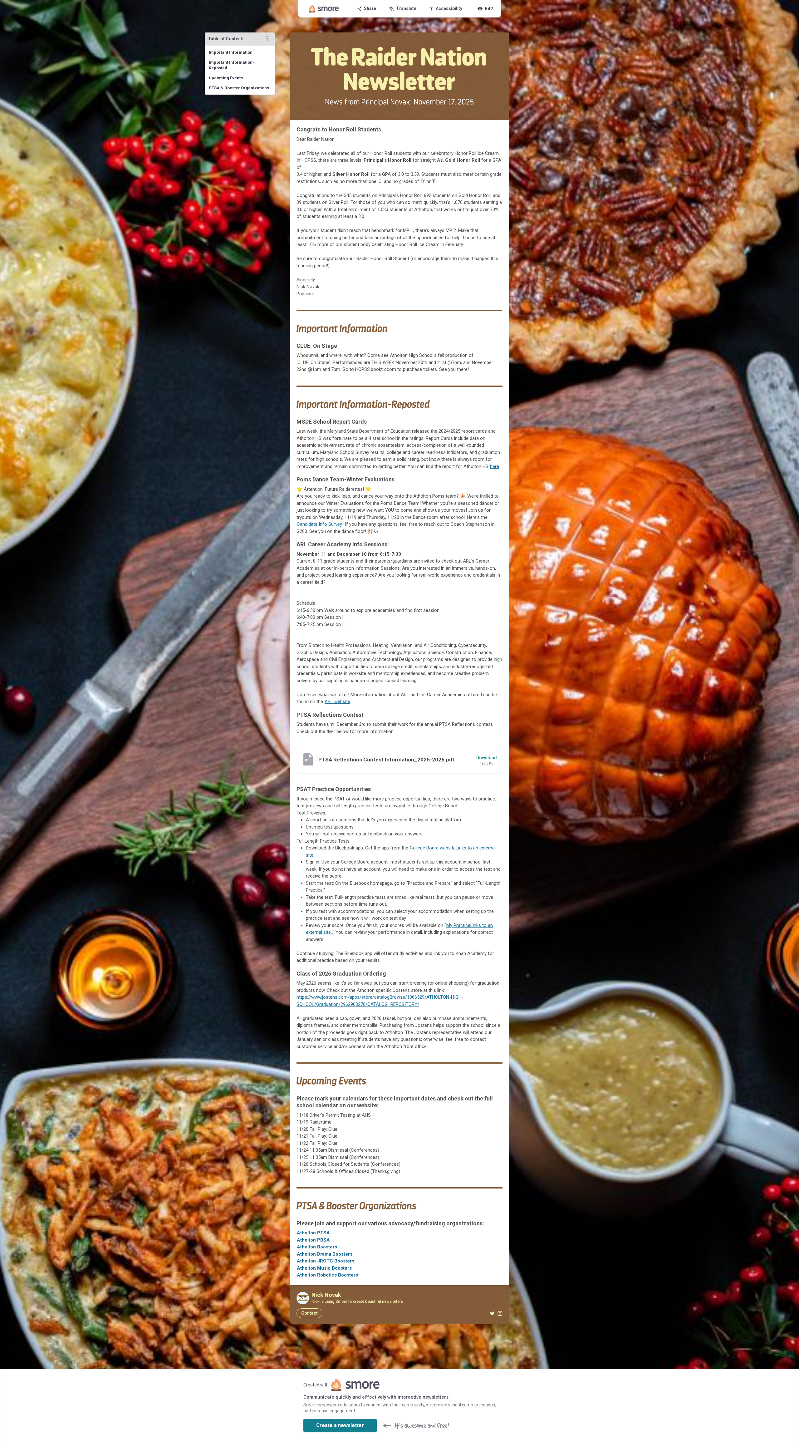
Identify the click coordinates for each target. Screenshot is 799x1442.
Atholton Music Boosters (324, 1268)
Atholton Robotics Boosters (327, 1275)
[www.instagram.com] (499, 1313)
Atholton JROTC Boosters (325, 1261)
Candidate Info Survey (319, 524)
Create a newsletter (340, 1425)
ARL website (337, 701)
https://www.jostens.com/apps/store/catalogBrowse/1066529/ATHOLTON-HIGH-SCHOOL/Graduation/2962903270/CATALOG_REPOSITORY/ (380, 1000)
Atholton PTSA (313, 1233)
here (494, 466)
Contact (309, 1313)
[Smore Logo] (324, 9)
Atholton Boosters (317, 1247)
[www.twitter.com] (492, 1313)
